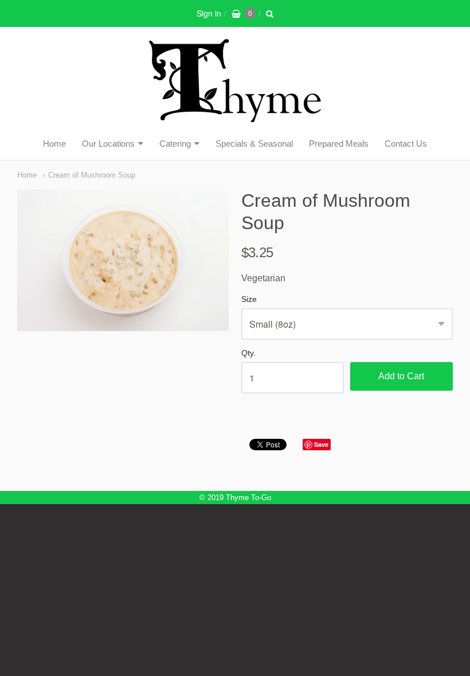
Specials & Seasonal (254, 143)
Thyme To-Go (248, 497)
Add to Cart (401, 376)
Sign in (209, 13)
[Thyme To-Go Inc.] (235, 117)
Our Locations (108, 143)
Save (321, 444)
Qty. (248, 353)
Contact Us (406, 143)
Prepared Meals (339, 143)
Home (54, 143)
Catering (175, 143)
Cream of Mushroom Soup (91, 175)
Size (249, 299)
